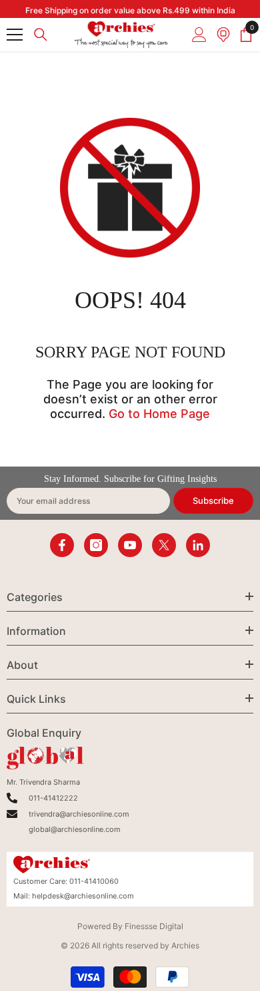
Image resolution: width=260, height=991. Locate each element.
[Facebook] (62, 545)
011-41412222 (53, 798)
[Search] (41, 35)
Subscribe (213, 500)
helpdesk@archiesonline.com (83, 895)
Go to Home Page (159, 414)
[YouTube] (130, 545)
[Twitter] (164, 545)
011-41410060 (94, 881)
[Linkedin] (198, 545)
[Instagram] (96, 545)
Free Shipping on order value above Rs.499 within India (130, 10)
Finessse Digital (154, 926)
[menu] (15, 35)
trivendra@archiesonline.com (79, 814)
